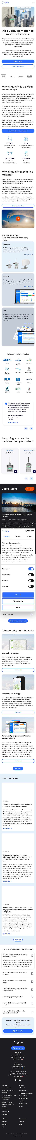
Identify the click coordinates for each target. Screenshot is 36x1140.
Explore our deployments (18, 621)
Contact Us (19, 1031)
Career (21, 1101)
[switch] (31, 574)
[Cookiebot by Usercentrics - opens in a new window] (25, 531)
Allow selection (18, 601)
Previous (26, 428)
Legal (21, 1106)
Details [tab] (18, 536)
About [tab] (29, 536)
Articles (21, 1121)
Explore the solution (18, 66)
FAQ (20, 1124)
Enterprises (5, 1109)
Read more (27, 255)
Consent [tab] (6, 536)
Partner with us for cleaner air (18, 131)
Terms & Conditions (18, 1136)
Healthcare (5, 1114)
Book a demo (18, 61)
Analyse (4, 1124)
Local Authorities (7, 1088)
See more (18, 768)
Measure (4, 1121)
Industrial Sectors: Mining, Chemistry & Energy (8, 1104)
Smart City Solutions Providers (8, 1091)
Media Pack (23, 1103)
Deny (18, 607)
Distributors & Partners (9, 1095)
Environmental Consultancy (6, 1099)
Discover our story (18, 206)
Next (31, 428)
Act (3, 1127)
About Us (22, 1088)
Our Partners (23, 1096)
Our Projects (23, 1090)
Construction (6, 1111)
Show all (29, 489)
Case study (12, 422)
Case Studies (23, 1098)
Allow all (18, 595)
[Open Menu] (33, 2)
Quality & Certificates (26, 1093)
